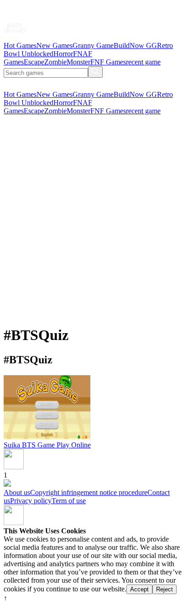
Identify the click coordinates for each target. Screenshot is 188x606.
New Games (55, 45)
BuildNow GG (135, 45)
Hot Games (20, 45)
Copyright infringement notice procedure (88, 492)
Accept (139, 589)
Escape (34, 62)
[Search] (95, 72)
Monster (78, 62)
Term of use (69, 501)
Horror (63, 54)
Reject (164, 589)
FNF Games (108, 62)
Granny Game (93, 45)
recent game (143, 62)
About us (17, 492)
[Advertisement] (94, 223)
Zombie (55, 62)
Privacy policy (31, 501)
